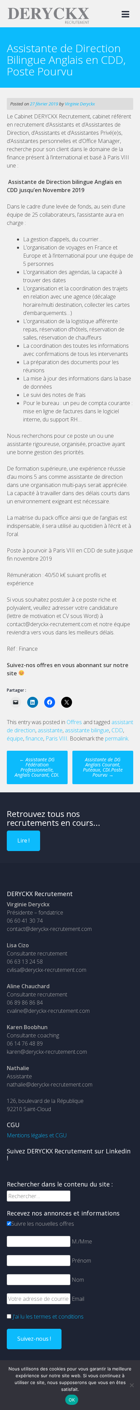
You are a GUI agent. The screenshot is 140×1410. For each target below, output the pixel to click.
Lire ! (23, 840)
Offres (74, 722)
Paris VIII (56, 738)
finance (34, 738)
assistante (50, 730)
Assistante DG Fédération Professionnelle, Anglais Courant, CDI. (37, 767)
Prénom (81, 1260)
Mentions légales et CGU (37, 1135)
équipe (15, 738)
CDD (117, 730)
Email (78, 1299)
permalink (116, 738)
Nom (78, 1279)
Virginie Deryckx (80, 104)
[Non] (131, 1385)
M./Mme (82, 1241)
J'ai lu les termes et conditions (48, 1316)
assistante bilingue (87, 730)
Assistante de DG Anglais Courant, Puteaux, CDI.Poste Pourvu (103, 767)
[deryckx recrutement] (48, 22)
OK (72, 1399)
